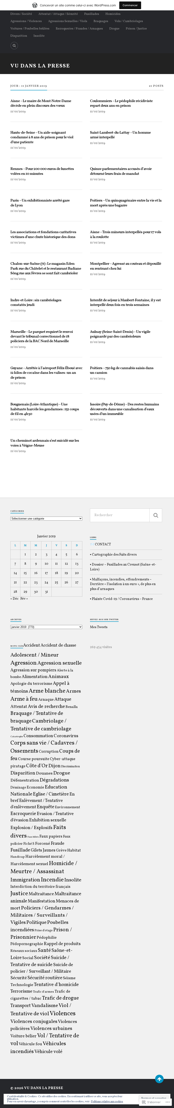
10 (46, 564)
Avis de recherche (46, 706)
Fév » (24, 599)
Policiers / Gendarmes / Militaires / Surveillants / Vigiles (42, 915)
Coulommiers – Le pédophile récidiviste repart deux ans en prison (121, 103)
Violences (63, 1013)
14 (15, 573)
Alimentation (35, 677)
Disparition (18, 36)
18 (56, 573)
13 (76, 564)
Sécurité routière (44, 978)
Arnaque (46, 699)
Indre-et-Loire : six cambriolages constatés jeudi (35, 303)
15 (25, 573)
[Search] (14, 45)
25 (56, 582)
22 (25, 582)
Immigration (25, 880)
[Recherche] (155, 515)
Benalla (72, 707)
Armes (73, 691)
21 (15, 582)
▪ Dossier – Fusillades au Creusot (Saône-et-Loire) (123, 567)
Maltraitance (41, 894)
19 (66, 573)
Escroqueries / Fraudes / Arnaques (79, 29)
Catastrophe (16, 736)
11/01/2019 (18, 111)
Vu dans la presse (40, 66)
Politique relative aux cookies (107, 1101)
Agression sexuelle (59, 663)
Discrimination (70, 767)
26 (66, 582)
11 (56, 564)
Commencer (130, 5)
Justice (19, 893)
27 (77, 582)
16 (36, 573)
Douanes (44, 773)
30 (36, 592)
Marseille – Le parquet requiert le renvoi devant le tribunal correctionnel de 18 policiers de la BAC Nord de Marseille (41, 337)
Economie (35, 787)
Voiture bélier (23, 1036)
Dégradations (54, 780)
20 (77, 573)
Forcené (42, 844)
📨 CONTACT (100, 544)
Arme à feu (24, 699)
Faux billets (33, 837)
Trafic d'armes (43, 992)
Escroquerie (23, 813)
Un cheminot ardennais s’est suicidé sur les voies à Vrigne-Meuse (44, 443)
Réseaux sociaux (23, 951)
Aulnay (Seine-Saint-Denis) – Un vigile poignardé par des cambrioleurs (120, 334)
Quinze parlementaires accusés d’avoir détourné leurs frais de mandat (121, 171)
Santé (44, 950)
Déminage (18, 787)
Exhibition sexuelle (47, 820)
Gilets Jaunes (43, 850)
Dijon (54, 766)
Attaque (62, 699)
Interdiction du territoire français (40, 886)
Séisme (69, 978)
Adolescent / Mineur (34, 655)
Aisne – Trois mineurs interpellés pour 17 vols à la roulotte (125, 235)
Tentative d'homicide (56, 984)
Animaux (58, 676)
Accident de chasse (58, 645)
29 (25, 592)
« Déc (14, 599)
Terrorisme (21, 991)
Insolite (39, 36)
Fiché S (28, 843)
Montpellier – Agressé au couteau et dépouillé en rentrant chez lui (125, 266)
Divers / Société (21, 14)
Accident (31, 646)
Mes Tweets (98, 627)
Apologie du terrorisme (31, 683)
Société (42, 957)
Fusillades (91, 14)
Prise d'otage (44, 930)
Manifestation (41, 901)
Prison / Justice (136, 29)
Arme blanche (47, 691)
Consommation (38, 736)
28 (15, 592)
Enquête (45, 807)
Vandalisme (44, 1005)
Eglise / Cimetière (51, 794)
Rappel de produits (62, 944)
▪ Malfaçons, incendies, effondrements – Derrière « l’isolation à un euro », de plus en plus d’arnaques (123, 584)
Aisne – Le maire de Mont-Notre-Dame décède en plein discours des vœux (40, 103)
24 (46, 582)
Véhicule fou (30, 1044)
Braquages (101, 21)
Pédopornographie (26, 944)
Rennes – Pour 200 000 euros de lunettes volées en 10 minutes (42, 171)
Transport (20, 1006)
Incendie (52, 880)
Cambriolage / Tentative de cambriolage (40, 725)
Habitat (74, 850)
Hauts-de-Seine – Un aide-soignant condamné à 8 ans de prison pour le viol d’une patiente (41, 137)
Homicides (113, 14)
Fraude (57, 843)
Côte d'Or (37, 766)
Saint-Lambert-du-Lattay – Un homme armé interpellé (120, 135)
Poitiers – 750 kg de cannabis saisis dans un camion (121, 370)
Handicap (17, 857)
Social (27, 958)
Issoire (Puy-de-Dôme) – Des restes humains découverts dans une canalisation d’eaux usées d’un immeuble (124, 409)
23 (36, 582)
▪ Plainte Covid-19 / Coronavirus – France (121, 599)
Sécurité (18, 978)
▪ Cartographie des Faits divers (113, 554)
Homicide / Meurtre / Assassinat (43, 868)
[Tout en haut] (159, 1079)
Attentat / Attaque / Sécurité (58, 14)
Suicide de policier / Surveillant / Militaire (41, 968)
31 (46, 592)
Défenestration (24, 780)
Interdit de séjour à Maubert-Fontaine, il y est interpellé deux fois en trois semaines (125, 303)
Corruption (49, 751)
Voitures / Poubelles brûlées (29, 29)
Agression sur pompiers (33, 670)
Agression (23, 663)
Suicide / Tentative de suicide (39, 961)
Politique (36, 922)
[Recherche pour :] (126, 515)
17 (46, 573)
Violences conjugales (33, 1021)
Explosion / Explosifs (31, 828)
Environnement (67, 807)
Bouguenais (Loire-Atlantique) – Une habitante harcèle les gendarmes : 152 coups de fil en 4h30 (44, 409)
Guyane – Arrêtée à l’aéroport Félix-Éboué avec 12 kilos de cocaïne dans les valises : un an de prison (46, 373)
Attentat (18, 707)
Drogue (114, 29)
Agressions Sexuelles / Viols (67, 21)
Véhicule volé (48, 1051)
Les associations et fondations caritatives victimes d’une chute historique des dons (43, 235)
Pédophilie (47, 937)
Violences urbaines (51, 1028)
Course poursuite (33, 759)
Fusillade (20, 850)
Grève (61, 850)
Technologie (21, 985)
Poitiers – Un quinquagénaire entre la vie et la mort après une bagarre (125, 203)
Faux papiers (50, 836)
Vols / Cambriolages (129, 21)
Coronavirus (66, 736)
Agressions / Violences (26, 21)
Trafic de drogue (60, 998)
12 (66, 564)
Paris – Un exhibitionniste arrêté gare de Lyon (40, 203)
